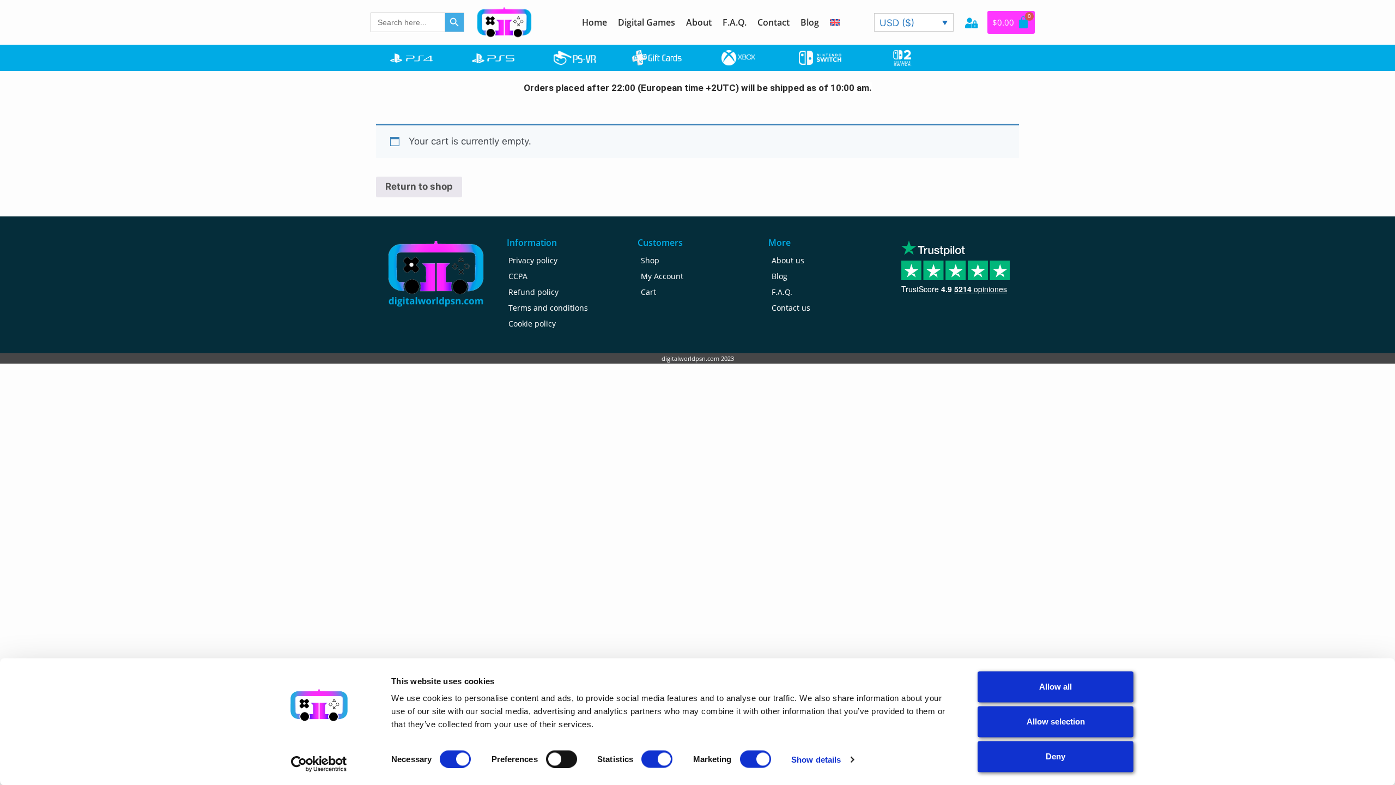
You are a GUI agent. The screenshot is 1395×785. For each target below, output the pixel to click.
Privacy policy (532, 260)
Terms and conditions (548, 308)
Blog (809, 22)
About (699, 22)
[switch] (561, 759)
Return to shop (419, 186)
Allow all (1055, 686)
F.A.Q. (735, 22)
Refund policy (533, 292)
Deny (1055, 756)
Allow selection (1056, 721)
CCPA (517, 276)
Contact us (791, 308)
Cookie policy (532, 323)
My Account (662, 276)
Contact (773, 22)
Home (594, 22)
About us (788, 260)
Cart (648, 292)
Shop (650, 260)
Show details (816, 759)
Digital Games (646, 22)
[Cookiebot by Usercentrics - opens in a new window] (319, 764)
